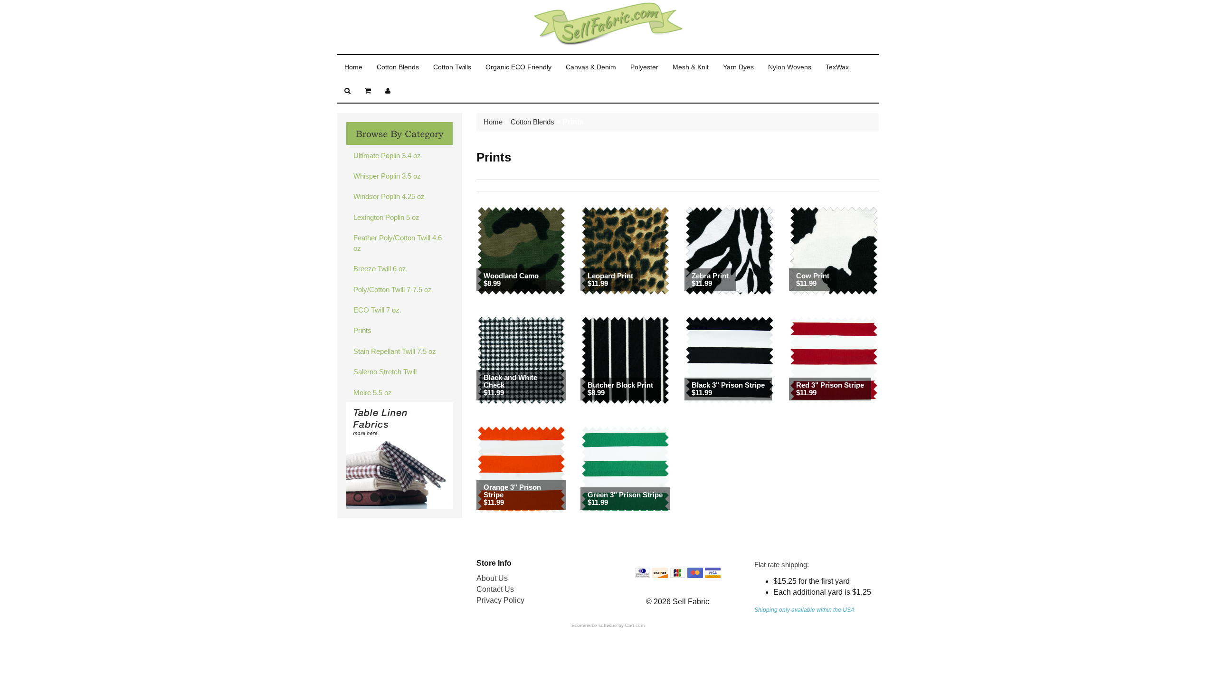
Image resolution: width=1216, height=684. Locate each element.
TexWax (837, 67)
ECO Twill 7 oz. (377, 310)
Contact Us (495, 589)
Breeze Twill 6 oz (379, 269)
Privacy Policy (500, 600)
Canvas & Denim (591, 67)
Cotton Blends (398, 67)
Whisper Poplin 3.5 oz (387, 176)
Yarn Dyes (738, 67)
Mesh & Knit (691, 67)
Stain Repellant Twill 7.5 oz (394, 351)
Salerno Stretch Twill (385, 372)
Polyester (644, 67)
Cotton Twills (452, 67)
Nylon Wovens (789, 67)
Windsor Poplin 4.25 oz (389, 196)
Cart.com (635, 625)
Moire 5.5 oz (372, 393)
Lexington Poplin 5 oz (386, 217)
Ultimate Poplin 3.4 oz (387, 156)
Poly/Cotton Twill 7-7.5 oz (392, 289)
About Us (492, 578)
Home (353, 67)
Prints (362, 330)
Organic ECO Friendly (518, 67)
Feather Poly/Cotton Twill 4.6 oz (397, 243)
